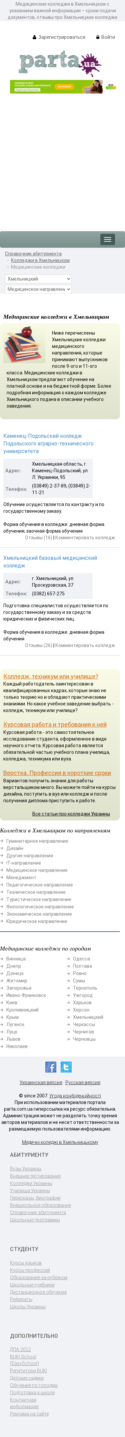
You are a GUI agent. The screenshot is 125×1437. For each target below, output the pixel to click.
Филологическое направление (40, 906)
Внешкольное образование (40, 1205)
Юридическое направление (36, 921)
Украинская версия (41, 1082)
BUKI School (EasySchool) (24, 1360)
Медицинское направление (37, 870)
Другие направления (29, 855)
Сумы (79, 980)
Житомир (16, 980)
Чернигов (83, 1031)
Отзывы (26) (38, 645)
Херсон (81, 1009)
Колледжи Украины (31, 1183)
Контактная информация (24, 1403)
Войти (107, 37)
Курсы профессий (30, 1270)
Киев (11, 1002)
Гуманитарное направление (37, 841)
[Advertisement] (62, 159)
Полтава (82, 966)
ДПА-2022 (20, 1349)
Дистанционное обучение (38, 1292)
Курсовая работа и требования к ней (55, 724)
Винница (16, 958)
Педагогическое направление (39, 884)
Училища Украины (30, 1190)
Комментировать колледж (85, 537)
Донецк (15, 973)
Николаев (17, 1046)
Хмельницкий (88, 1017)
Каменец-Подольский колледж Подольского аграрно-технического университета (48, 443)
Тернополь (85, 988)
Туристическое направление (38, 899)
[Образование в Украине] (60, 63)
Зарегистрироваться (61, 37)
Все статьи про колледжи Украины (71, 813)
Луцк (11, 1031)
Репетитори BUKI (28, 1370)
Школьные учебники (32, 1284)
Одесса (81, 958)
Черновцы (84, 1039)
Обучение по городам (34, 1385)
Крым (12, 1017)
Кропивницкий (22, 1009)
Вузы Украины (25, 1168)
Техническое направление (36, 892)
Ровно (80, 973)
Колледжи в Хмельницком (40, 260)
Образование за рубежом (38, 1277)
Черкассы (84, 1024)
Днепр (13, 966)
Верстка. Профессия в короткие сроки (57, 772)
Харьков (82, 1002)
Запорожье (19, 988)
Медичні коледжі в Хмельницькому (60, 1142)
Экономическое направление (39, 914)
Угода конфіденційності (75, 1095)
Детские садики (27, 1378)
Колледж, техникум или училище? (50, 676)
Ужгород (83, 995)
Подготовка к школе (32, 1392)
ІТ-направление (23, 863)
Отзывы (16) (38, 537)
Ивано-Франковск (26, 995)
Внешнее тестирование (35, 1176)
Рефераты (21, 1299)
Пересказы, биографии (35, 1198)
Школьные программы (35, 1219)
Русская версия (82, 1082)
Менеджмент (21, 877)
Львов (13, 1039)
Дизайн (14, 848)
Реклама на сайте (29, 1413)
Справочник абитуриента (33, 253)
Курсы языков (26, 1263)
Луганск (15, 1024)
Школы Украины (28, 1306)
